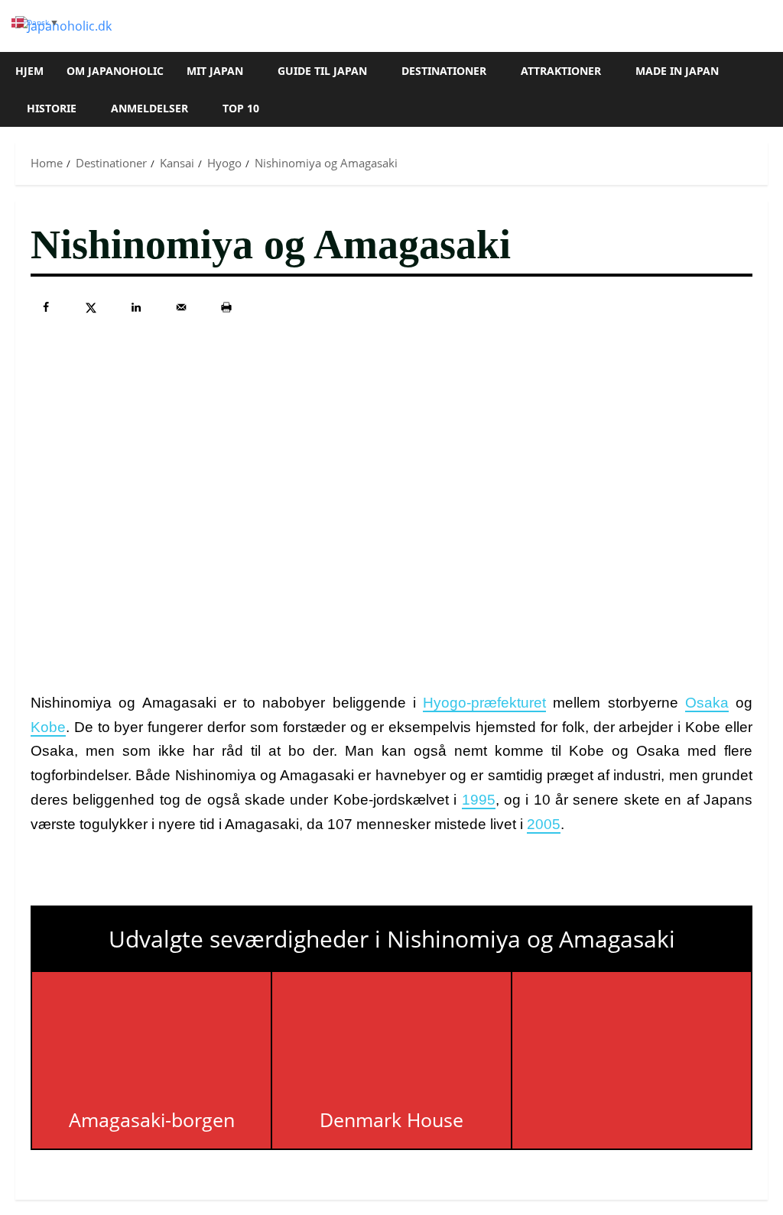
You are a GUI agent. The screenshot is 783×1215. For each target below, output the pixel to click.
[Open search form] (763, 89)
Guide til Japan (322, 70)
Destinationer (443, 70)
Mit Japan (215, 70)
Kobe (48, 727)
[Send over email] (181, 307)
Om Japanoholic (115, 70)
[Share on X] (91, 307)
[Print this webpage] (226, 307)
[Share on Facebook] (46, 307)
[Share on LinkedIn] (136, 307)
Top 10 (241, 108)
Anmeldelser (149, 108)
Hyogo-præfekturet (484, 703)
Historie (51, 108)
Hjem (29, 70)
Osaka (707, 703)
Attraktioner (561, 70)
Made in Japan (677, 70)
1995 (478, 800)
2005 (543, 824)
